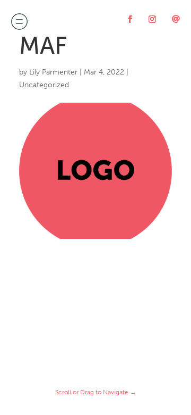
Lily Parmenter (53, 72)
